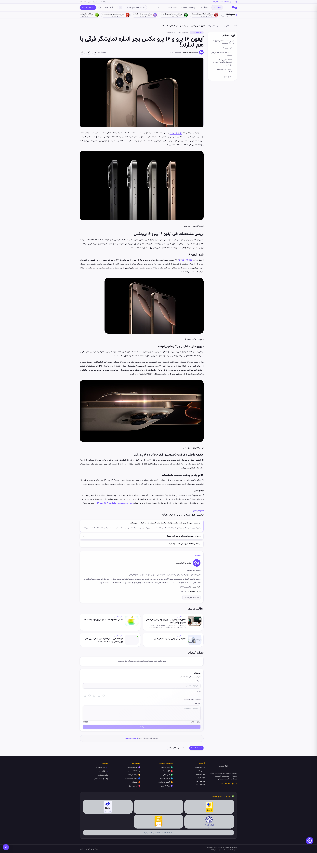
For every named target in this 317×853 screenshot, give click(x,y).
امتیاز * (198, 691)
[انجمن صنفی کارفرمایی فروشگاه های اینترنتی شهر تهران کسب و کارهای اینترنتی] (209, 822)
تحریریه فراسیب (188, 52)
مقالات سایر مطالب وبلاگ (177, 748)
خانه (235, 25)
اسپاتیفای (166, 775)
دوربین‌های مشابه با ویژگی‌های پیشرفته (221, 53)
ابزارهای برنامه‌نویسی (130, 778)
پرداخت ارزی (172, 7)
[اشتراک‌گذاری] (82, 52)
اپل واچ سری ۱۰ (176, 132)
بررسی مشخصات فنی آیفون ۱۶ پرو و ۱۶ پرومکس (223, 42)
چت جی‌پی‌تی (165, 767)
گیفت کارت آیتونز (164, 782)
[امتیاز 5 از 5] (104, 696)
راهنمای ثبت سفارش (101, 778)
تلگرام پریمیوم (165, 778)
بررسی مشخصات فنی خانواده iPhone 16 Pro (115, 503)
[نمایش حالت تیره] (99, 7)
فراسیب (218, 7)
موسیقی (134, 782)
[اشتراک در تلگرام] (88, 52)
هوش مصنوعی (132, 767)
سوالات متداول (103, 2)
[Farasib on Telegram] (226, 784)
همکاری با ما (200, 784)
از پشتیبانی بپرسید (131, 738)
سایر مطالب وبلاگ (213, 25)
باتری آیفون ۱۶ (227, 48)
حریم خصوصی (95, 849)
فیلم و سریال (133, 786)
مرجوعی (82, 849)
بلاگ (161, 7)
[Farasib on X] (236, 784)
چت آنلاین (101, 767)
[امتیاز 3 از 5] (94, 696)
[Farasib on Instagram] (233, 784)
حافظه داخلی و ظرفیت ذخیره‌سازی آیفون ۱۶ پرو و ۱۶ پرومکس (222, 62)
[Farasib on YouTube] (219, 784)
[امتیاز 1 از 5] (85, 696)
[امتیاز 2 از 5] (90, 696)
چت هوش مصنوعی (188, 7)
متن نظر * (197, 703)
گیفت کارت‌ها (132, 775)
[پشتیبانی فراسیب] (6, 847)
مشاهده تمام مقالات (191, 597)
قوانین (88, 849)
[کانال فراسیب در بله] (222, 784)
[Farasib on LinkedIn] (229, 784)
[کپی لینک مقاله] (94, 52)
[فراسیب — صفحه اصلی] (234, 7)
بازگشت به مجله (196, 748)
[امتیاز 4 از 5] (99, 696)
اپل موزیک (166, 771)
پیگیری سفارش (92, 2)
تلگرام (103, 771)
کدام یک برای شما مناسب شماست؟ (223, 70)
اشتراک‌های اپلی (132, 771)
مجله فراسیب (227, 25)
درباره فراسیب (200, 767)
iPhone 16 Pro (185, 260)
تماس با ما (83, 2)
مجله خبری (201, 777)
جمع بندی (227, 76)
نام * (198, 680)
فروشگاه (205, 7)
